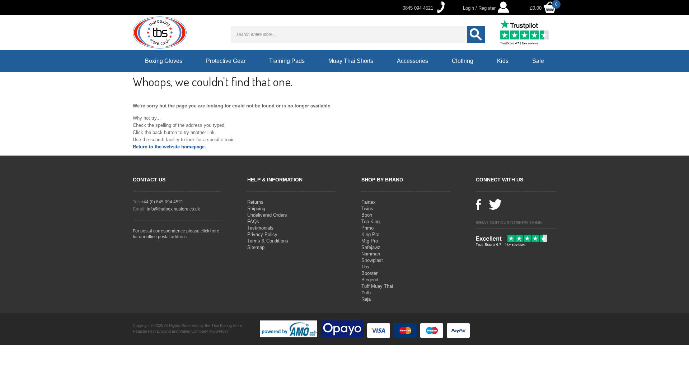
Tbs (365, 266)
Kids (502, 61)
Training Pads (287, 61)
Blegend (369, 279)
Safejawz (370, 247)
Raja (366, 299)
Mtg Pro (369, 241)
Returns (255, 202)
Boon (366, 215)
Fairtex (368, 202)
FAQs (253, 221)
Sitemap (255, 247)
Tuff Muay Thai (377, 286)
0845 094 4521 (418, 8)
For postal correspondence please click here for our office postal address (176, 233)
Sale (538, 61)
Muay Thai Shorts (350, 61)
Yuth (366, 292)
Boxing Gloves (163, 61)
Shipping (256, 208)
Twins (367, 208)
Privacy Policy (262, 234)
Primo (367, 228)
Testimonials (260, 228)
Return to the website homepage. (169, 146)
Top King (370, 221)
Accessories (412, 61)
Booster (369, 273)
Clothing (462, 61)
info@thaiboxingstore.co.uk (173, 209)
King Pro (370, 234)
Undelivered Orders (267, 215)
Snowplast (372, 260)
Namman (370, 254)
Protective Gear (225, 61)
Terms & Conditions (267, 241)
